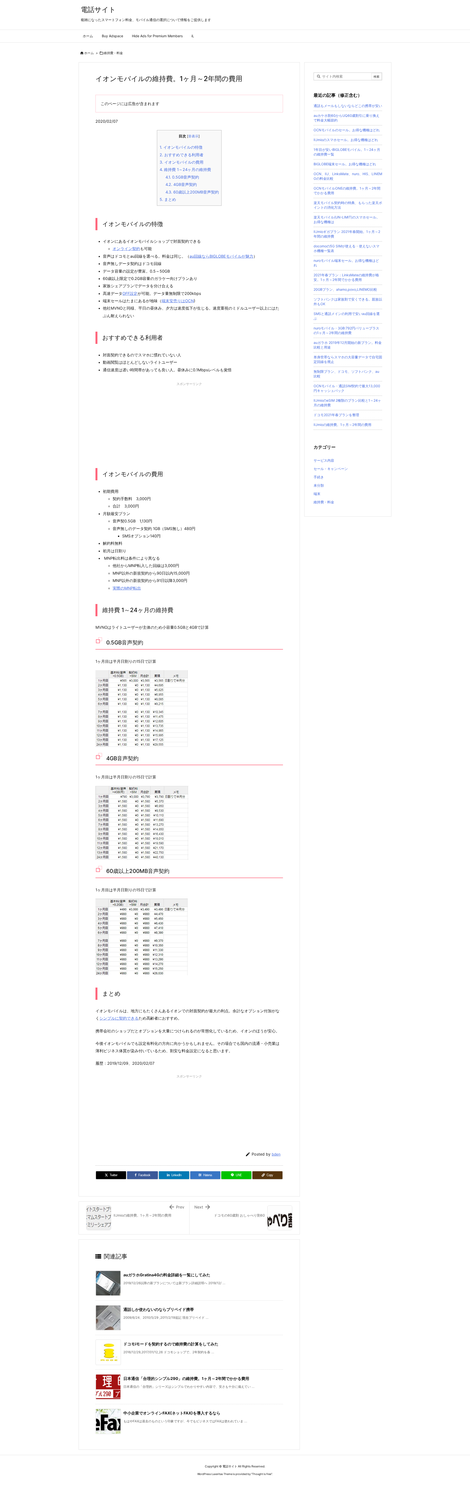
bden (276, 1154)
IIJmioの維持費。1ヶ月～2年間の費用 (342, 425)
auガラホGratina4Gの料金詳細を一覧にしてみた (166, 1274)
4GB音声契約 (181, 184)
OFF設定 (130, 293)
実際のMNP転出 (127, 588)
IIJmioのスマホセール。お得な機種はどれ (346, 140)
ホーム (89, 53)
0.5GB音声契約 (182, 177)
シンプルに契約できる (119, 1018)
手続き (319, 477)
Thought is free (261, 1474)
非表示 (193, 136)
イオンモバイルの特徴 (181, 147)
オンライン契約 (126, 248)
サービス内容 (324, 460)
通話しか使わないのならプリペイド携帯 (158, 1309)
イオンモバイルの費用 (181, 162)
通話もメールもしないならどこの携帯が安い (348, 106)
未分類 (319, 485)
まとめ (168, 199)
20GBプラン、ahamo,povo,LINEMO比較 (345, 289)
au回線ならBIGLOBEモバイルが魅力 (221, 256)
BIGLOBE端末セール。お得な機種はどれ (345, 164)
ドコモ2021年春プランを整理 (336, 415)
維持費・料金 (113, 53)
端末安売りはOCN (178, 300)
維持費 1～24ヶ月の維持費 (185, 169)
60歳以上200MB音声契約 (192, 192)
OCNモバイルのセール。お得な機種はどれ (347, 130)
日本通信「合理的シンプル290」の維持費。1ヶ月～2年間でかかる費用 (186, 1378)
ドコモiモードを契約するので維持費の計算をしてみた (170, 1343)
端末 (317, 494)
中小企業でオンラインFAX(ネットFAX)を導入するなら (171, 1413)
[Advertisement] (189, 421)
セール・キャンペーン (331, 469)
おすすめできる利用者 (181, 154)
